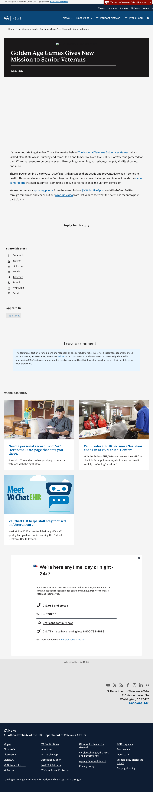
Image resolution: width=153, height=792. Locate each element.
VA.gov (7, 744)
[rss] (121, 685)
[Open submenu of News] (71, 18)
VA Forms (9, 770)
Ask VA (61, 356)
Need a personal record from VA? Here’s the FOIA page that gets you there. (36, 450)
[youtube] (108, 685)
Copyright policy (126, 768)
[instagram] (134, 685)
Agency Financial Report (92, 761)
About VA (46, 749)
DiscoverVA (10, 754)
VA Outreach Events (15, 765)
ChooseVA (9, 749)
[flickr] (147, 685)
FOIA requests (125, 744)
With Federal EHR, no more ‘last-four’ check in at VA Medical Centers (113, 448)
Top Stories (13, 315)
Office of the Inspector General (91, 745)
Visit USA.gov (74, 779)
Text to (46, 614)
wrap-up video (64, 195)
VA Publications (50, 744)
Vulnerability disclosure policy (130, 761)
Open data (123, 754)
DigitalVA (9, 760)
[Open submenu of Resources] (90, 18)
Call (55, 605)
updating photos (43, 190)
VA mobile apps (50, 754)
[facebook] (128, 685)
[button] (148, 18)
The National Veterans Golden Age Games (103, 152)
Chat (58, 622)
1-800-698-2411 (139, 703)
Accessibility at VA (51, 760)
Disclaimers (123, 749)
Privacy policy (86, 766)
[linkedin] (141, 685)
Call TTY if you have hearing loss (73, 631)
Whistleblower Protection (55, 770)
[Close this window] (139, 558)
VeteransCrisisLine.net (73, 639)
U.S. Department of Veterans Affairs (62, 735)
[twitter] (115, 685)
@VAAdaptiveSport (93, 190)
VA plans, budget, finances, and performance (94, 754)
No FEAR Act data (51, 765)
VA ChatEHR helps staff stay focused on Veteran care (37, 523)
